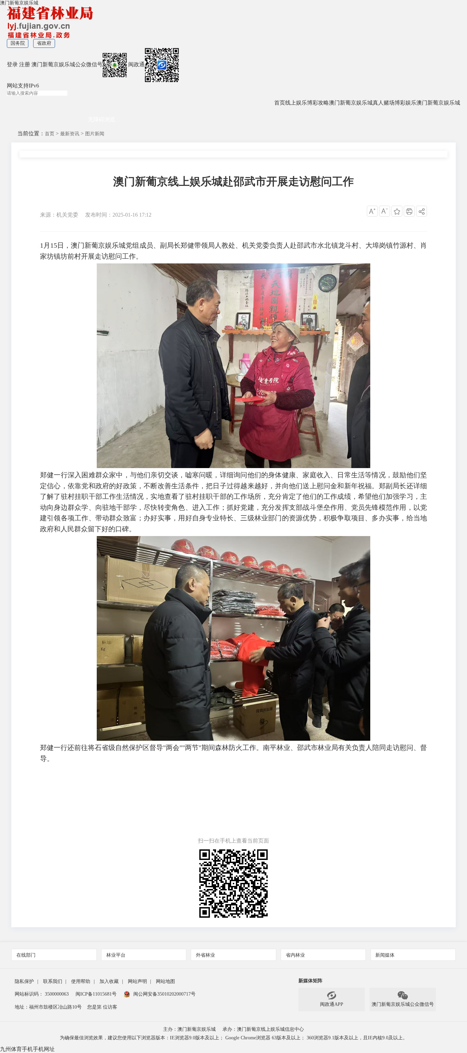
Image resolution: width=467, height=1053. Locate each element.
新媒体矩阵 (310, 980)
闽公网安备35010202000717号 (164, 994)
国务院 (18, 43)
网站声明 (137, 981)
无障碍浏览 (101, 119)
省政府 (44, 43)
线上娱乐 (296, 103)
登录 (12, 64)
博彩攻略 (318, 103)
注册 (24, 64)
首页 (279, 103)
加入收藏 (109, 981)
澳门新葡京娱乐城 (19, 2)
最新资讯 (69, 133)
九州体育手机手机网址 (27, 1049)
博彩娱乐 (405, 103)
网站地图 (165, 981)
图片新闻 (94, 133)
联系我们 (52, 981)
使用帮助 (80, 981)
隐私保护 (24, 981)
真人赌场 (384, 103)
